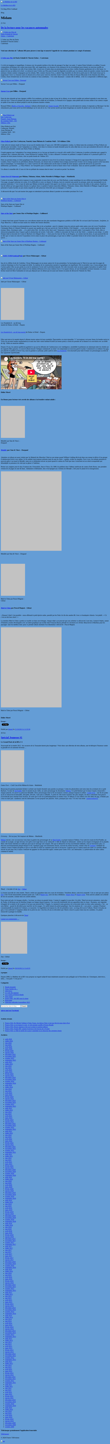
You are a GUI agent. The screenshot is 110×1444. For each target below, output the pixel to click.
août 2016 (8, 1269)
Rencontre (8, 1000)
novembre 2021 (10, 1148)
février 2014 (9, 1327)
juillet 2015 (9, 1294)
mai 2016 (8, 1275)
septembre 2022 (10, 1129)
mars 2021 (8, 1164)
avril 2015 (8, 1300)
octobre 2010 (9, 1404)
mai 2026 (8, 1045)
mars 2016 (8, 1279)
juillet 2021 (9, 1156)
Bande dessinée (10, 987)
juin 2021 (8, 1158)
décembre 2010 (10, 1400)
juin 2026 (8, 1043)
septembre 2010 (10, 1406)
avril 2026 (8, 1047)
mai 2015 (8, 1298)
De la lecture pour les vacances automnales (24, 27)
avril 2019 (8, 1208)
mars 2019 (8, 1210)
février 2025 (9, 1074)
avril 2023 (8, 1116)
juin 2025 (8, 1066)
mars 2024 (8, 1095)
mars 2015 (8, 1302)
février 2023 (9, 1120)
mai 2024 (8, 1091)
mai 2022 (8, 1137)
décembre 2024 (10, 1077)
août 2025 (8, 1062)
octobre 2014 (9, 1312)
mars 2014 (8, 1325)
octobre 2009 (9, 1427)
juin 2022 (8, 1135)
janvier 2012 (9, 1375)
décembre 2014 (10, 1308)
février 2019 (9, 1212)
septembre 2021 (10, 1152)
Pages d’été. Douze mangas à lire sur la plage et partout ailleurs (26, 1027)
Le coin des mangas (12, 993)
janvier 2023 (9, 1122)
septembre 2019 (10, 1198)
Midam (68, 791)
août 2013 (8, 1338)
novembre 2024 (10, 1079)
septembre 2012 (10, 1360)
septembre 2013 (10, 1336)
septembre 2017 (10, 1244)
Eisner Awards (54, 106)
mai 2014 (8, 1321)
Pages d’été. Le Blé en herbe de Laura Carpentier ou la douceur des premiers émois (33, 1031)
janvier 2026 (9, 1052)
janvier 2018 (9, 1237)
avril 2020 (8, 1185)
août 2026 (8, 1039)
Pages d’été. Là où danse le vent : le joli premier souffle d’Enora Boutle (29, 1025)
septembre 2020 (10, 1175)
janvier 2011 (9, 1398)
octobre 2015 (9, 1289)
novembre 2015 (10, 1287)
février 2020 (9, 1189)
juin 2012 (8, 1365)
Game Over (91, 793)
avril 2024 (8, 1093)
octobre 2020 (9, 1173)
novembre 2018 (10, 1218)
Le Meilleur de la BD (8, 5)
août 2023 (8, 1108)
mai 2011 (8, 1390)
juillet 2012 (9, 1363)
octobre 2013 (9, 1335)
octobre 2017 (9, 1242)
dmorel (10, 729)
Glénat (24, 889)
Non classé (9, 996)
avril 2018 (8, 1231)
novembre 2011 (10, 1379)
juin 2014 (8, 1319)
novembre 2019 (10, 1194)
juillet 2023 (9, 1110)
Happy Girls (81, 895)
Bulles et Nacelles (18, 106)
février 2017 (9, 1258)
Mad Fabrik (57, 840)
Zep (19, 889)
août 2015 (8, 1292)
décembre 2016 (10, 1262)
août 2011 (8, 1384)
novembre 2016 (10, 1264)
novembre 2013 (10, 1333)
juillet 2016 (9, 1271)
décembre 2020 (10, 1170)
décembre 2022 (10, 1123)
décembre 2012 (10, 1354)
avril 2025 (8, 1070)
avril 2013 (8, 1346)
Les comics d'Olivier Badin (14, 995)
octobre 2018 (9, 1219)
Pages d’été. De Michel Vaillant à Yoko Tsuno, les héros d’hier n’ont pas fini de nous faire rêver (37, 1023)
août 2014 (8, 1315)
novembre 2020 (10, 1171)
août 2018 (8, 1223)
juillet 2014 (9, 1317)
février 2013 (9, 1350)
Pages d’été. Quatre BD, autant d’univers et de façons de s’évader (27, 1029)
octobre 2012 (9, 1358)
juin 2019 (8, 1204)
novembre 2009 (10, 1425)
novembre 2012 (10, 1356)
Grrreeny (93, 846)
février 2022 (9, 1143)
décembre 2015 (10, 1285)
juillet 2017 (9, 1248)
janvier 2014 (9, 1329)
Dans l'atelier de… (11, 989)
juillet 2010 (9, 1409)
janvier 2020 (9, 1191)
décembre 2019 (10, 1193)
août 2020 (8, 1177)
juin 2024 (8, 1089)
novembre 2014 (10, 1310)
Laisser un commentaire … (10, 919)
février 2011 (9, 1396)
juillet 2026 (9, 1041)
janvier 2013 (9, 1352)
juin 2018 (8, 1227)
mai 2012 (8, 1367)
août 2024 (8, 1085)
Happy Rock (70, 895)
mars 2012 (8, 1371)
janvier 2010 (9, 1421)
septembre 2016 (10, 1267)
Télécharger (5, 1434)
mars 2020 (8, 1187)
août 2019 (8, 1200)
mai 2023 (8, 1114)
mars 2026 (8, 1049)
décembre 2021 (10, 1147)
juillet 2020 (9, 1179)
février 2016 (9, 1281)
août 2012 (8, 1361)
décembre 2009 (10, 1423)
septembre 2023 (10, 1106)
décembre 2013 (10, 1331)
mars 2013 (8, 1348)
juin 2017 (8, 1250)
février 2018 (9, 1235)
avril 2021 (8, 1162)
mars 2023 (8, 1118)
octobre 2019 (9, 1196)
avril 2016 (8, 1277)
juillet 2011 (9, 1386)
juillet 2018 (9, 1225)
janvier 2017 (9, 1260)
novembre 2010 (10, 1402)
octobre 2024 (9, 1081)
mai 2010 (8, 1413)
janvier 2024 (9, 1099)
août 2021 (8, 1154)
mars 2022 (8, 1141)
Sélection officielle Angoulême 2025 (17, 1002)
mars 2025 (8, 1072)
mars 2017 (8, 1256)
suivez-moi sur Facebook (10, 1010)
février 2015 (9, 1304)
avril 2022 (8, 1139)
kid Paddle (18, 791)
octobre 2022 (9, 1127)
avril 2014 (8, 1323)
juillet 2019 (9, 1202)
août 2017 (8, 1246)
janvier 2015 (9, 1306)
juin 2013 (8, 1342)
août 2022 (8, 1131)
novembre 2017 (10, 1241)
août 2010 (8, 1407)
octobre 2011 (9, 1381)
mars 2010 (8, 1417)
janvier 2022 (9, 1145)
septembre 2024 (10, 1083)
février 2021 (9, 1166)
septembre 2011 (10, 1383)
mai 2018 (8, 1229)
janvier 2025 (9, 1075)
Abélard (28, 106)
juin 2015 (8, 1296)
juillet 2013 (9, 1340)
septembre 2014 (10, 1313)
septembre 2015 (10, 1290)
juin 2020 (8, 1181)
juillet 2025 (9, 1064)
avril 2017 (8, 1254)
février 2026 (9, 1051)
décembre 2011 (10, 1377)
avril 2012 (8, 1369)
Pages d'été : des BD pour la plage (16, 998)
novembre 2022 (10, 1125)
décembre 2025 (10, 1054)
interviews (8, 991)
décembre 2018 (10, 1216)
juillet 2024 (9, 1087)
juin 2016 (8, 1273)
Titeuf (26, 915)
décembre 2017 (10, 1239)
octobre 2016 (9, 1265)
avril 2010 (8, 1415)
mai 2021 (8, 1160)
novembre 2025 (10, 1056)
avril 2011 (8, 1392)
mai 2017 (8, 1252)
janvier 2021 (9, 1168)
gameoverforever (92, 798)
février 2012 (9, 1373)
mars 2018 (8, 1233)
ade (21, 256)
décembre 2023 (10, 1100)
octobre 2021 (9, 1150)
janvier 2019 (9, 1214)
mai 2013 (8, 1344)
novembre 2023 (10, 1102)
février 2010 (9, 1419)
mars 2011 (8, 1394)
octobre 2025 (9, 1058)
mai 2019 (8, 1206)
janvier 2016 (9, 1283)
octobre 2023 (9, 1104)
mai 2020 (8, 1183)
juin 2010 (8, 1411)
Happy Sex (44, 895)
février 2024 (9, 1097)
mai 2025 (8, 1068)
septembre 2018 (10, 1221)
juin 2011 (8, 1388)
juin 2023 (8, 1112)
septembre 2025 (10, 1060)
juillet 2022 (9, 1133)
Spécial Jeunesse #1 (11, 737)
